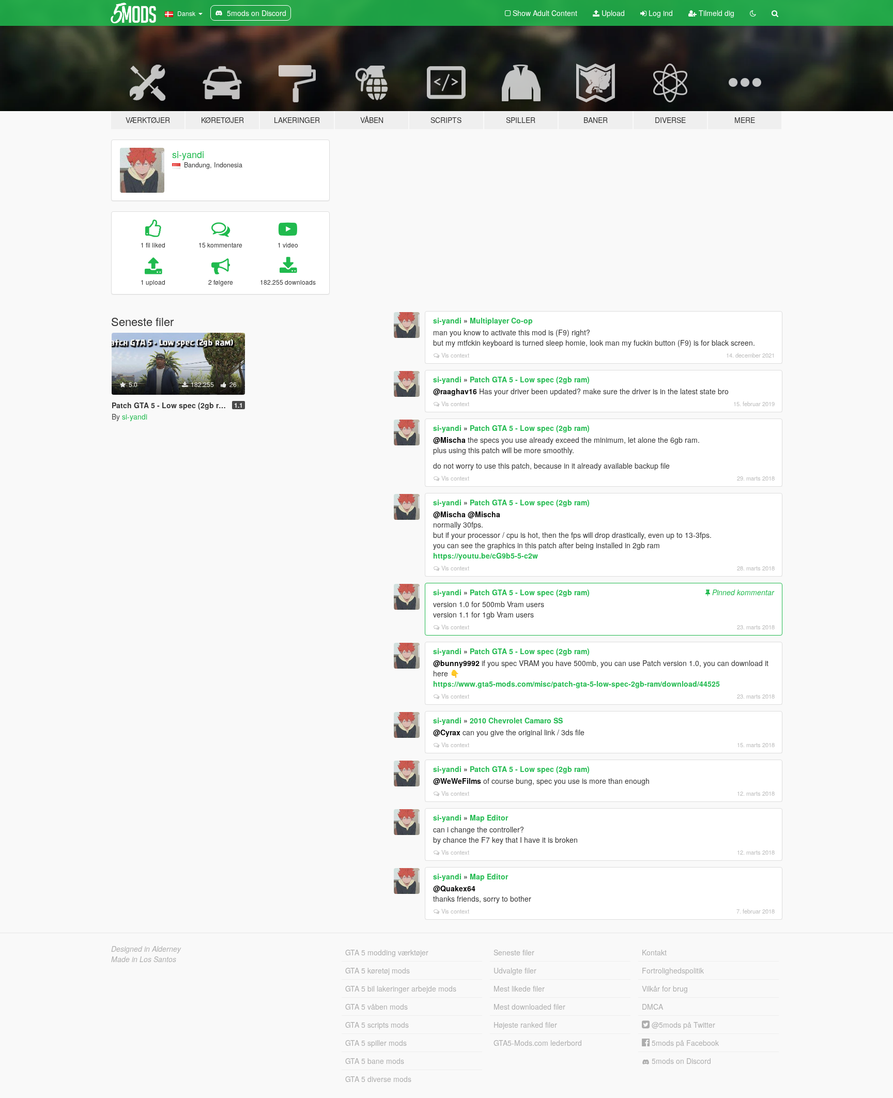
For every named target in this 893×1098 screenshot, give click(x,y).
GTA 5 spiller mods (376, 1043)
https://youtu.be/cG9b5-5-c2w (485, 555)
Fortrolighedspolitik (673, 970)
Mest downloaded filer (529, 1006)
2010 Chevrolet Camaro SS (516, 720)
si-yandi (188, 154)
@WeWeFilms (457, 781)
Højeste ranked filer (525, 1024)
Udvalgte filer (515, 970)
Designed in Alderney (146, 949)
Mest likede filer (519, 988)
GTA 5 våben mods (376, 1006)
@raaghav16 (455, 391)
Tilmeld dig (715, 13)
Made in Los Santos (143, 959)
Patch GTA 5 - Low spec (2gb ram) (530, 379)
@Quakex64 (454, 888)
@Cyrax (446, 732)
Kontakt (654, 952)
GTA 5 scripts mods (377, 1024)
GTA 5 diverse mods (378, 1079)
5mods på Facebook (684, 1043)
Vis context (455, 355)
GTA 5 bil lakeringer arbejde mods (400, 988)
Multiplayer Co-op (501, 320)
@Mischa (449, 440)
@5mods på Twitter (682, 1024)
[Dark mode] (753, 13)
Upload (612, 13)
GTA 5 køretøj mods (377, 970)
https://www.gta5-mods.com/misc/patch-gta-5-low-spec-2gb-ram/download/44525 (576, 683)
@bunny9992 (456, 663)
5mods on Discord (680, 1061)
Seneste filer (514, 952)
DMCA (652, 1006)
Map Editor (489, 817)
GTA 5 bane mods (374, 1061)
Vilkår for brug (665, 988)
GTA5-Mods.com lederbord (538, 1043)
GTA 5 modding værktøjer (386, 952)
